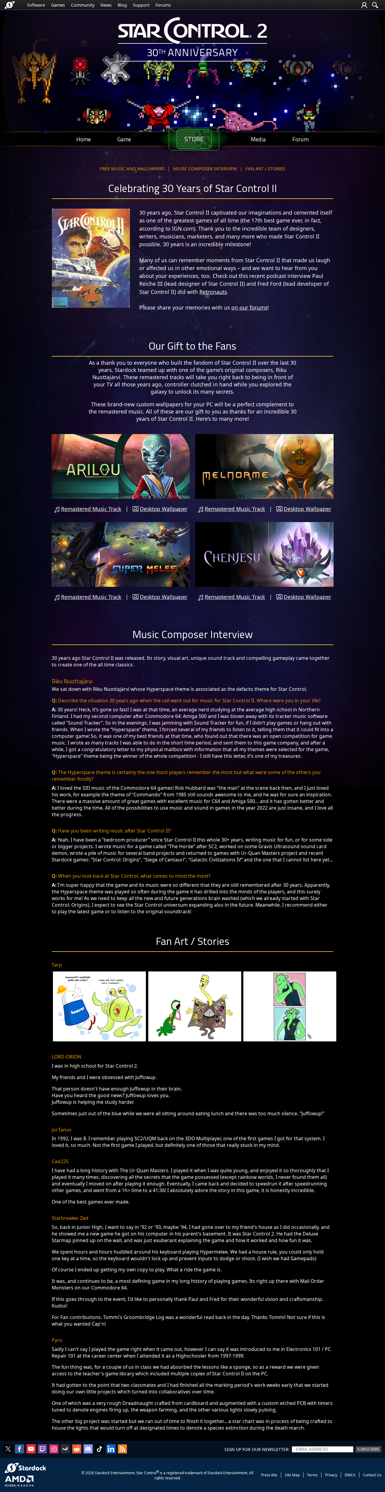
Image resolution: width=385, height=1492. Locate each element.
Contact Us (372, 1475)
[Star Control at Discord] (88, 1449)
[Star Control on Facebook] (19, 1449)
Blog (122, 5)
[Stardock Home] (10, 5)
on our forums (249, 307)
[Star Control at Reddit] (76, 1449)
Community (82, 5)
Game (124, 139)
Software (36, 5)
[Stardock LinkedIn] (111, 1449)
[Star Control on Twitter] (8, 1449)
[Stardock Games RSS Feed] (122, 1449)
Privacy (331, 1475)
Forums (163, 5)
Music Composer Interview (205, 168)
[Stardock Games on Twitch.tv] (42, 1449)
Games (58, 5)
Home (83, 139)
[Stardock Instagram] (53, 1449)
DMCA (350, 1475)
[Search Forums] (375, 5)
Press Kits (269, 1475)
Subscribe (368, 1449)
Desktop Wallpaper (163, 508)
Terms (312, 1475)
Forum (300, 139)
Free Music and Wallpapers (132, 168)
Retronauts (213, 291)
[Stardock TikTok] (99, 1449)
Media (258, 139)
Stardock (102, 1472)
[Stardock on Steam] (65, 1449)
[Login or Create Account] (364, 5)
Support (141, 5)
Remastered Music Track (91, 508)
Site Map (292, 1475)
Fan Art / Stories (265, 168)
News (106, 5)
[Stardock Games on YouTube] (30, 1449)
